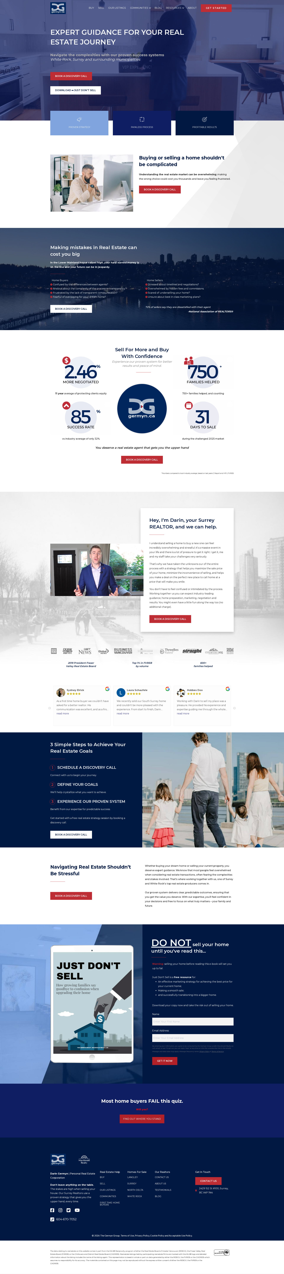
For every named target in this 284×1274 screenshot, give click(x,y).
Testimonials (163, 1190)
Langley (132, 1177)
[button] (149, 8)
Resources (173, 8)
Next (234, 708)
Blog (158, 8)
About (192, 8)
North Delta (135, 1190)
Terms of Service (218, 1051)
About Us (160, 1183)
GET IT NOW (164, 1061)
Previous (49, 708)
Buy (91, 8)
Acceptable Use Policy (180, 1235)
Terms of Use (127, 1235)
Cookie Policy (157, 1235)
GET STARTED (216, 8)
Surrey (78, 59)
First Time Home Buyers (110, 1203)
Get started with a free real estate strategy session (79, 818)
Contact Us (162, 1177)
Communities (139, 8)
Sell (101, 8)
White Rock (60, 59)
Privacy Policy (204, 1051)
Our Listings (117, 8)
